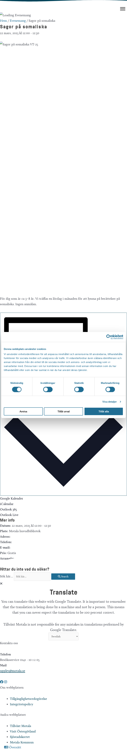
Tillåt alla (104, 411)
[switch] (48, 389)
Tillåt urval (64, 411)
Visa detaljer (109, 401)
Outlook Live (9, 515)
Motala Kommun (22, 742)
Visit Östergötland (23, 731)
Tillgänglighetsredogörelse (28, 699)
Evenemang (18, 21)
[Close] (1, 583)
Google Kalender (11, 498)
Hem (3, 21)
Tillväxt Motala (20, 726)
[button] (2, 682)
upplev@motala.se (12, 671)
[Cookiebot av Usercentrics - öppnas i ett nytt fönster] (108, 336)
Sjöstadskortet (20, 737)
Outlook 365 (8, 509)
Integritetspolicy (21, 704)
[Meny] (122, 8)
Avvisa (23, 411)
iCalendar (7, 504)
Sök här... (7, 576)
